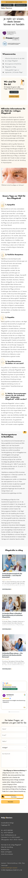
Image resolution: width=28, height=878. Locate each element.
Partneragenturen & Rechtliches (13, 64)
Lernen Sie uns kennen (7, 854)
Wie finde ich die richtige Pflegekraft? (11, 845)
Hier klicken (14, 797)
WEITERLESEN (6, 589)
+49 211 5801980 (7, 5)
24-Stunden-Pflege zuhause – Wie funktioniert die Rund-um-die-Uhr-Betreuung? (12, 655)
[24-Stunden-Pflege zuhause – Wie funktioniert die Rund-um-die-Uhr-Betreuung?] (14, 642)
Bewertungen (4, 865)
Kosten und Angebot (6, 852)
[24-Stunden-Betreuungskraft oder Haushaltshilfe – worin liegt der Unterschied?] (14, 563)
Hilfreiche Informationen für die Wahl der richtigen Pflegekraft (14, 60)
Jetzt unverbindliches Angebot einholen (14, 2)
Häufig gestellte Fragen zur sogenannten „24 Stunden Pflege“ (14, 71)
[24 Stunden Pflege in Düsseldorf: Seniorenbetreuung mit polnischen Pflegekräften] (14, 603)
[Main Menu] (25, 8)
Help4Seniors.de (6, 8)
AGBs (19, 863)
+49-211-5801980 (8, 830)
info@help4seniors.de (20, 5)
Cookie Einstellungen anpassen (9, 868)
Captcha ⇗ (20, 798)
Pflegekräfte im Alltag (10, 67)
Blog (23, 863)
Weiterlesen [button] (5, 707)
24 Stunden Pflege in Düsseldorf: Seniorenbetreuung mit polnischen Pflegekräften (12, 615)
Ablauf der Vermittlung (7, 847)
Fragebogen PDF (5, 825)
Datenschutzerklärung (12, 863)
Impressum (3, 863)
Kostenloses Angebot (14, 96)
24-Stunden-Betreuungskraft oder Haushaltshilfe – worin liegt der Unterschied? (12, 575)
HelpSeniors (6, 817)
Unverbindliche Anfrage (7, 823)
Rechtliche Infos (5, 849)
